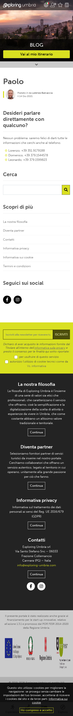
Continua (36, 432)
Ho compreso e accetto (36, 710)
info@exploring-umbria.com (36, 565)
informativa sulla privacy (49, 348)
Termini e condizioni (17, 266)
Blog (36, 45)
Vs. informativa (36, 366)
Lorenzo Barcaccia (42, 92)
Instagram (18, 300)
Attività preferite (60, 4)
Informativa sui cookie (18, 257)
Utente (53, 4)
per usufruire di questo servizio (39, 357)
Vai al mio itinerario (36, 54)
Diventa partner (13, 230)
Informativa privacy (16, 248)
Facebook (7, 300)
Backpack (66, 4)
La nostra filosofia (15, 222)
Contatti (8, 239)
